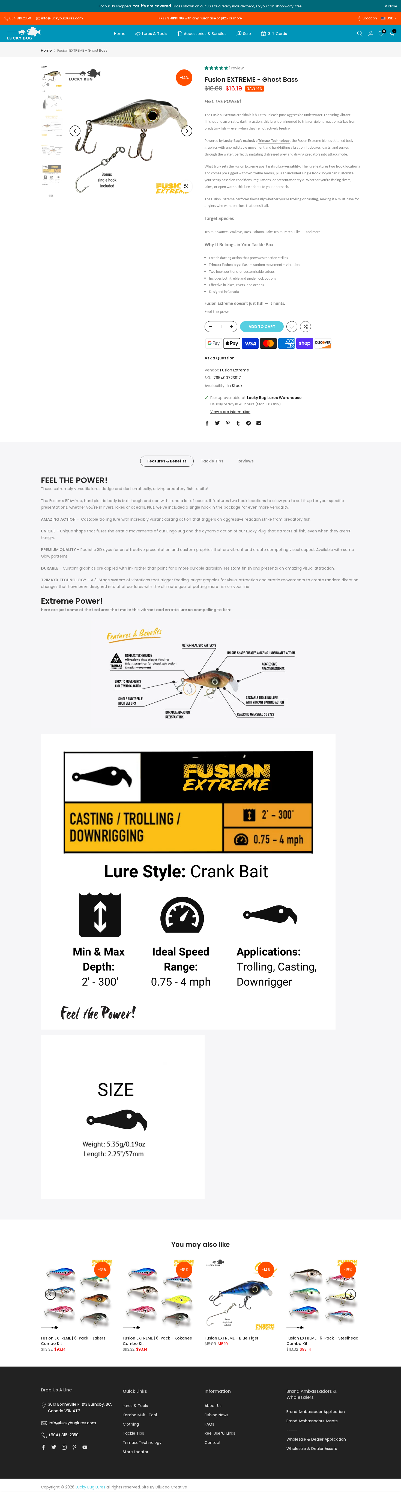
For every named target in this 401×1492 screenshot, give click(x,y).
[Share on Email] (258, 423)
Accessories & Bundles (205, 33)
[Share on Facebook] (207, 423)
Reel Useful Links (220, 1433)
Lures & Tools (154, 33)
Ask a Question (220, 358)
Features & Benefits (167, 461)
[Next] (186, 130)
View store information (230, 411)
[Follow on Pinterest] (74, 1447)
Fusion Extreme (234, 370)
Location (370, 18)
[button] (217, 68)
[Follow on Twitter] (53, 1447)
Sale (247, 33)
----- (291, 1430)
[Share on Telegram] (248, 423)
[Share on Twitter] (217, 423)
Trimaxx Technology (274, 141)
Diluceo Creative (171, 1487)
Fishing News (216, 1415)
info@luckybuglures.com (62, 18)
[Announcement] (200, 6)
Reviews (246, 461)
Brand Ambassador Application (315, 1411)
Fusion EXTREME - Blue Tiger (232, 1338)
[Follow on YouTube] (84, 1447)
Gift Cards (277, 33)
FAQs (209, 1424)
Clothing (131, 1424)
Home (119, 33)
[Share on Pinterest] (227, 423)
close (11, 6)
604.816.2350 (20, 18)
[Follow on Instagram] (64, 1447)
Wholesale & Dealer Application (316, 1439)
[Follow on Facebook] (43, 1447)
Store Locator (135, 1452)
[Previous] (75, 130)
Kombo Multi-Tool (140, 1415)
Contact (213, 1442)
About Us (213, 1405)
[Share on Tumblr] (238, 423)
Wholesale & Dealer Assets (311, 1448)
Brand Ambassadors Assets (312, 1421)
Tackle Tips (212, 461)
